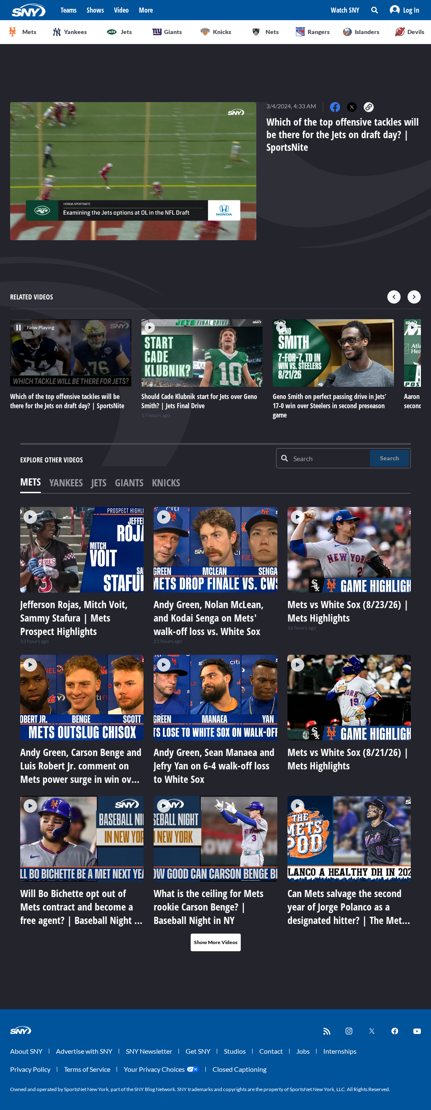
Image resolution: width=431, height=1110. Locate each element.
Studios (235, 1051)
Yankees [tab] (66, 482)
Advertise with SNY (84, 1051)
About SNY (26, 1051)
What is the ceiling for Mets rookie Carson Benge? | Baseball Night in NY (208, 906)
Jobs (303, 1051)
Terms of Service (87, 1069)
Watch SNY (345, 10)
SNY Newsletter (149, 1051)
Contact (271, 1051)
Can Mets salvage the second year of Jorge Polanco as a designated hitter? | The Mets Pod (346, 913)
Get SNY (198, 1051)
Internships (340, 1051)
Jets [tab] (98, 482)
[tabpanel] (215, 729)
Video (121, 10)
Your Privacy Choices (154, 1069)
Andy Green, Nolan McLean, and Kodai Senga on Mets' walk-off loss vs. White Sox (208, 617)
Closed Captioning (239, 1069)
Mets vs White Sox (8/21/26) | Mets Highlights (348, 758)
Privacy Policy (30, 1069)
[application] (133, 171)
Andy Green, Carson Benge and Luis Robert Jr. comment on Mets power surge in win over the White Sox (80, 772)
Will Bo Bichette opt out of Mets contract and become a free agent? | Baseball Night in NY (81, 913)
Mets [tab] (30, 481)
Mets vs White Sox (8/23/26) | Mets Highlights (348, 611)
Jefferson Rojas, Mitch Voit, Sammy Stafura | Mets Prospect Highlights (74, 617)
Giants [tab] (129, 482)
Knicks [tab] (166, 482)
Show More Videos (215, 942)
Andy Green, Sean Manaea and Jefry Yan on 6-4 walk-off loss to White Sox (214, 765)
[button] (404, 10)
